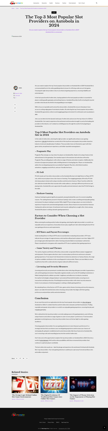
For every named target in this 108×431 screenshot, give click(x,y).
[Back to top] (104, 427)
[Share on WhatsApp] (26, 358)
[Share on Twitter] (16, 358)
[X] (15, 104)
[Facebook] (15, 108)
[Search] (96, 3)
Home (13, 8)
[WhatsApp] (15, 111)
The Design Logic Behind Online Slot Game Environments (24, 396)
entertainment (44, 340)
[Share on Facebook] (20, 358)
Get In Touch (82, 3)
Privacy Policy (51, 422)
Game (17, 8)
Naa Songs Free (65, 422)
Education (44, 3)
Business (57, 3)
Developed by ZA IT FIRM (64, 428)
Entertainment (72, 3)
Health (51, 3)
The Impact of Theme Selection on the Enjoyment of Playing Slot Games (82, 396)
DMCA (57, 422)
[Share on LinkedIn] (23, 358)
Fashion (64, 3)
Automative (36, 3)
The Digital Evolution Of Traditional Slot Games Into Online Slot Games (51, 396)
